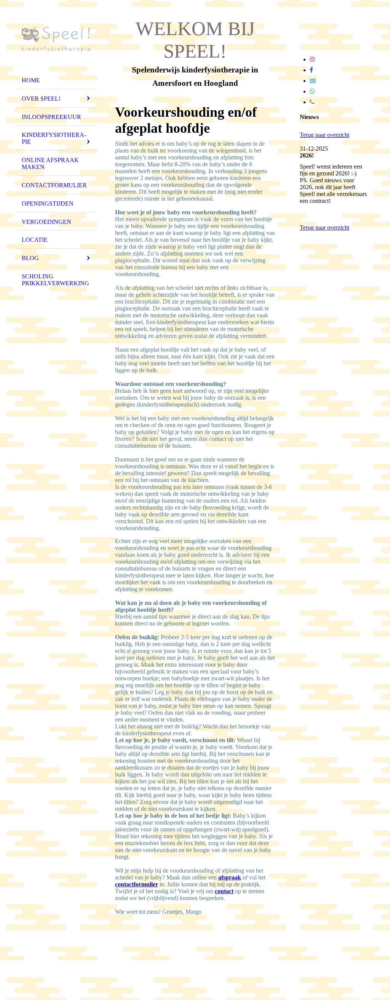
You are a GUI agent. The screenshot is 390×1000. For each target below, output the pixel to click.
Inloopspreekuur (51, 117)
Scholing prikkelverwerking (55, 279)
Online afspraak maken (50, 163)
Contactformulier (54, 185)
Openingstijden (48, 203)
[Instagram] (312, 59)
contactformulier (136, 884)
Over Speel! (41, 98)
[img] (56, 39)
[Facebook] (311, 70)
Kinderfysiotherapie (54, 138)
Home (31, 80)
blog (30, 258)
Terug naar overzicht (324, 135)
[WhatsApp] (312, 91)
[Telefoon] (312, 102)
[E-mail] (313, 80)
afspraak (229, 877)
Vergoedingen (46, 222)
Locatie (35, 239)
